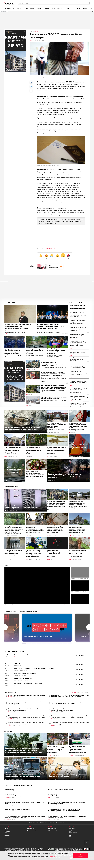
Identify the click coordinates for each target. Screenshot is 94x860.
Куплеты (77, 8)
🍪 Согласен (80, 855)
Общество (7, 831)
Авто (5, 832)
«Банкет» (17, 663)
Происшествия (29, 8)
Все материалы (9, 8)
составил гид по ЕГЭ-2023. (52, 219)
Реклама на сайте (33, 822)
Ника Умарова (41, 40)
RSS (70, 836)
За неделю (80, 692)
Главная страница (52, 828)
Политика (6, 834)
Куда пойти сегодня (53, 830)
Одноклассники (73, 832)
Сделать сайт (43, 822)
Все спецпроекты (30, 828)
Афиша (19, 8)
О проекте (51, 822)
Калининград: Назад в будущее (23, 654)
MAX (70, 831)
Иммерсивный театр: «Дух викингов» (25, 673)
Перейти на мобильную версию (12, 844)
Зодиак (69, 8)
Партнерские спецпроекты (33, 830)
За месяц (87, 692)
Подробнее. (52, 856)
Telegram (71, 830)
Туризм (47, 8)
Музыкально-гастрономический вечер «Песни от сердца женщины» (34, 668)
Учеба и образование (50, 248)
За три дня (73, 692)
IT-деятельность (60, 822)
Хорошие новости (57, 8)
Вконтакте (72, 828)
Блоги (39, 8)
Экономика (7, 835)
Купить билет (80, 655)
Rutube (71, 834)
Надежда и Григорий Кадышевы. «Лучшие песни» (28, 683)
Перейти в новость (66, 604)
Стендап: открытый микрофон (23, 678)
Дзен (70, 835)
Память (85, 8)
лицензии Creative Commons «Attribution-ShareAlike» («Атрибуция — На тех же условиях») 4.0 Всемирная (69, 849)
